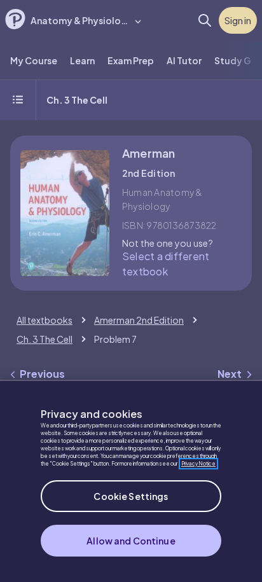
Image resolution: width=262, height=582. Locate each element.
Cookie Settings (130, 496)
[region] (131, 481)
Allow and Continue (131, 540)
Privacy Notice (198, 464)
